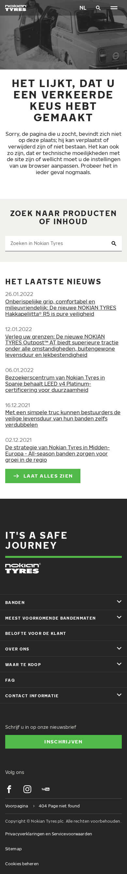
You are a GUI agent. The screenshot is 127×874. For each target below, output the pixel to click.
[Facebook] (9, 789)
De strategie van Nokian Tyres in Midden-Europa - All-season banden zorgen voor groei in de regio (57, 453)
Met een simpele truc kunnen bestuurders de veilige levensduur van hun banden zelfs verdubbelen (62, 418)
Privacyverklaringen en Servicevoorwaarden (48, 833)
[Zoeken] (98, 8)
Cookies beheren (22, 863)
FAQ (10, 680)
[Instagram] (27, 789)
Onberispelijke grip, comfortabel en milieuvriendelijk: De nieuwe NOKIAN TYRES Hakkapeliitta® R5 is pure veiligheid (60, 307)
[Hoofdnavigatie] (114, 8)
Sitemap (13, 848)
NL (82, 8)
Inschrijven (63, 741)
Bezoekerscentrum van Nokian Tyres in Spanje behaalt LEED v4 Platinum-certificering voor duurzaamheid (55, 383)
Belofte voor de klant (35, 633)
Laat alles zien (48, 476)
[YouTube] (45, 789)
